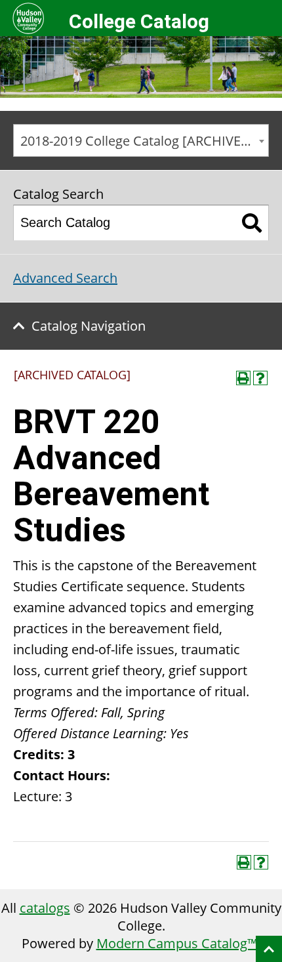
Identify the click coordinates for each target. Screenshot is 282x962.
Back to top (269, 949)
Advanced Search (65, 278)
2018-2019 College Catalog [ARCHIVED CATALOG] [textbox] (144, 141)
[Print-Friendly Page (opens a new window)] (243, 378)
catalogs (45, 908)
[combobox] (141, 140)
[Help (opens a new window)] (260, 378)
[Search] (252, 223)
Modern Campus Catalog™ (177, 943)
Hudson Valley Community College (28, 18)
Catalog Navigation (88, 326)
